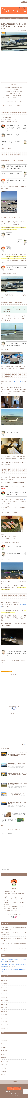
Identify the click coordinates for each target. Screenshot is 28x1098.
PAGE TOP (14, 1082)
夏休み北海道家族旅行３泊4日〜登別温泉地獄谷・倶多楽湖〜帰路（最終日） (14, 928)
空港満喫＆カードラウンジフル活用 (14, 91)
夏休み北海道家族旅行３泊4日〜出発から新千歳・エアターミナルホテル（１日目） (14, 944)
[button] (25, 869)
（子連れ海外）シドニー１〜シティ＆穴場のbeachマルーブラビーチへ (14, 949)
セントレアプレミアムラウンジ (13, 93)
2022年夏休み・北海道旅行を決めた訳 (13, 87)
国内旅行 (9, 671)
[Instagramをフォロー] (15, 708)
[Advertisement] (14, 67)
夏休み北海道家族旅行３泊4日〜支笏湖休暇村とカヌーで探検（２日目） (14, 939)
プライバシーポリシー (14, 1093)
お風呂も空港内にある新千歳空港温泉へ (14, 105)
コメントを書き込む (14, 829)
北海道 (4, 671)
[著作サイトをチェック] (12, 708)
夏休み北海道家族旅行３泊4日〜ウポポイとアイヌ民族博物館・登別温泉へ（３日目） (14, 933)
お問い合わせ (8, 1091)
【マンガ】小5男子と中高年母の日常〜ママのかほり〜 (13, 969)
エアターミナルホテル (17, 381)
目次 (12, 84)
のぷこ (14, 888)
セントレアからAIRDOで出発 (11, 89)
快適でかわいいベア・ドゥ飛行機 (13, 95)
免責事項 (20, 1091)
